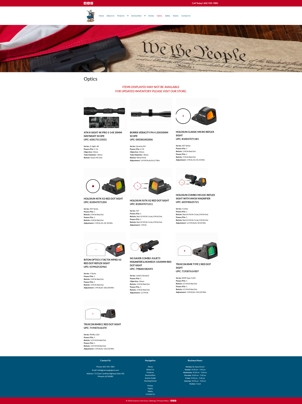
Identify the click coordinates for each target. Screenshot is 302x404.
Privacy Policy (163, 401)
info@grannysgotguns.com (108, 370)
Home (101, 16)
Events (175, 16)
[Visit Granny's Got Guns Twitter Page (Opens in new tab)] (88, 3)
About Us (110, 16)
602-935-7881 (109, 366)
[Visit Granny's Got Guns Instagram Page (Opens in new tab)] (91, 3)
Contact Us (186, 16)
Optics (159, 16)
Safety (167, 16)
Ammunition (136, 16)
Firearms (120, 16)
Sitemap (152, 401)
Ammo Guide (150, 378)
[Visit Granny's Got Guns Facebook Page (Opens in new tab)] (85, 3)
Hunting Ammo (150, 381)
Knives (151, 16)
